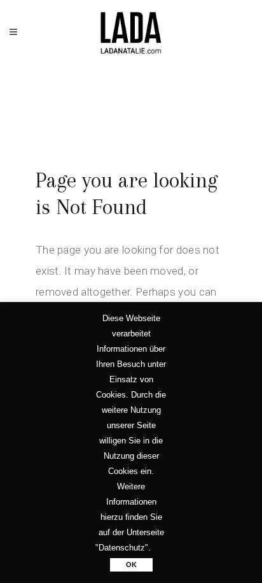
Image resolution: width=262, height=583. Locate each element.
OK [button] (131, 564)
